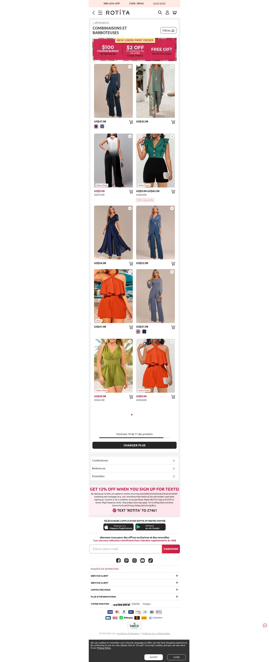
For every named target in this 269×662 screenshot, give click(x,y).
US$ (133, 604)
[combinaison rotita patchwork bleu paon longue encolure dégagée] (113, 91)
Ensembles (98, 476)
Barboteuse (98, 468)
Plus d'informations (103, 596)
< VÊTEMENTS (101, 22)
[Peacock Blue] (96, 126)
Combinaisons (100, 460)
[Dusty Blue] (102, 126)
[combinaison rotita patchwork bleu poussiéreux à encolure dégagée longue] (155, 296)
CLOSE (176, 657)
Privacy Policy (104, 648)
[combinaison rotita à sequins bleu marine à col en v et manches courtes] (113, 232)
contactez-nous (100, 590)
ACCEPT (154, 657)
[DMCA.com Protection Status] (134, 626)
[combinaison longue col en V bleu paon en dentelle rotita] (155, 232)
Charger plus (134, 445)
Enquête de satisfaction (105, 569)
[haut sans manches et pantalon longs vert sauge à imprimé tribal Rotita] (155, 91)
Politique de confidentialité (156, 633)
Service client (99, 576)
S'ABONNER (171, 548)
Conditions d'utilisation (128, 633)
